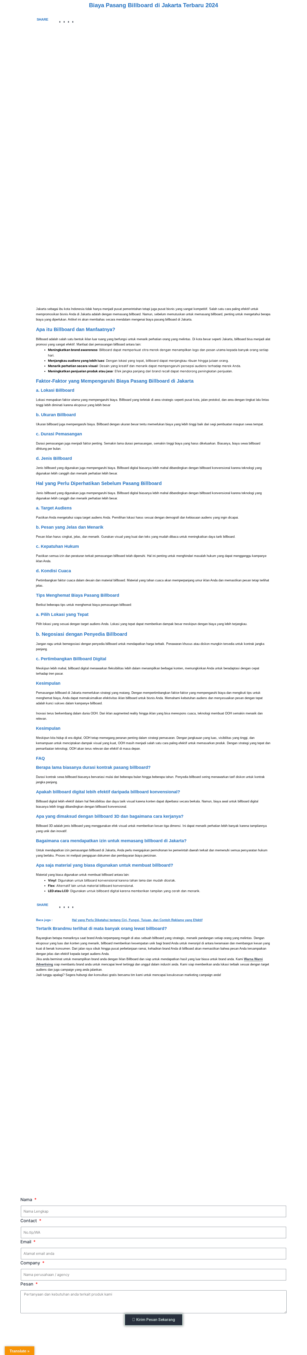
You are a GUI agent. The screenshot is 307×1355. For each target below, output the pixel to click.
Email (26, 1241)
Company (30, 1262)
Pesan (27, 1283)
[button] (59, 22)
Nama (26, 1199)
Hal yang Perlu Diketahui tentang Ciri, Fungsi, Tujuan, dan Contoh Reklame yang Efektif (137, 920)
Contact (29, 1220)
